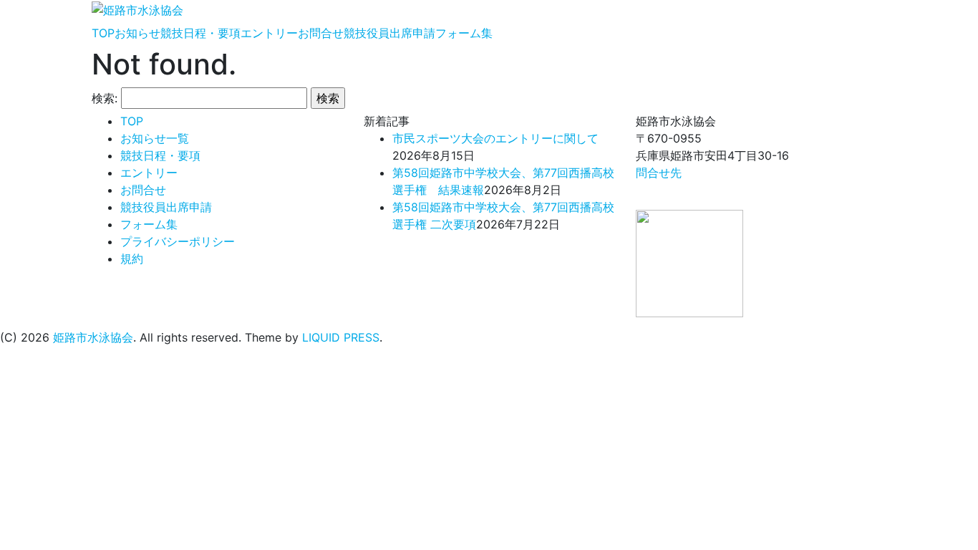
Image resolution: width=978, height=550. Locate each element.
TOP (103, 33)
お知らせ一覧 (154, 138)
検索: (104, 98)
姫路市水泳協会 (93, 337)
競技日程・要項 (200, 33)
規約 (131, 258)
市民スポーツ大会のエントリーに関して (495, 138)
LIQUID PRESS (340, 337)
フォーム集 (464, 33)
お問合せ (321, 33)
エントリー (269, 33)
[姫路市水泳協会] (137, 8)
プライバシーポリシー (177, 241)
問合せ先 (659, 172)
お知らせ (137, 33)
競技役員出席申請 (389, 33)
